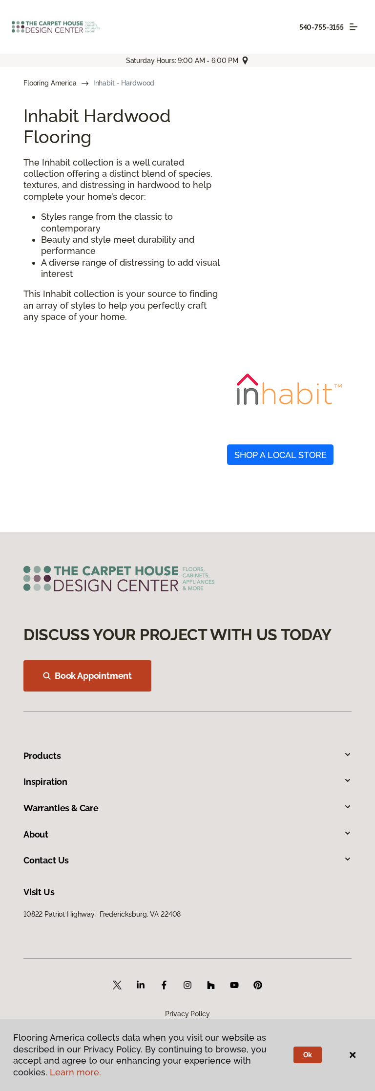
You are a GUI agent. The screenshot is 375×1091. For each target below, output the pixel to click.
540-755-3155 (321, 27)
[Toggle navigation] (353, 27)
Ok (307, 1055)
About (35, 834)
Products (42, 756)
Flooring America (50, 83)
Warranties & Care (61, 808)
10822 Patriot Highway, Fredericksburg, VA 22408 (102, 914)
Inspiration (45, 781)
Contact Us (46, 860)
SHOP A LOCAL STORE (280, 455)
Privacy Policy (187, 1014)
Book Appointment (93, 676)
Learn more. (75, 1072)
